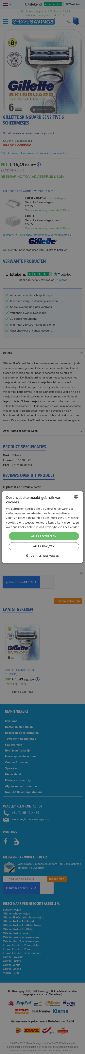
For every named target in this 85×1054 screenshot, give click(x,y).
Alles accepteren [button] (44, 536)
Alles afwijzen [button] (44, 546)
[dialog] (42, 527)
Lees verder (71, 527)
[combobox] (76, 496)
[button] (42, 555)
